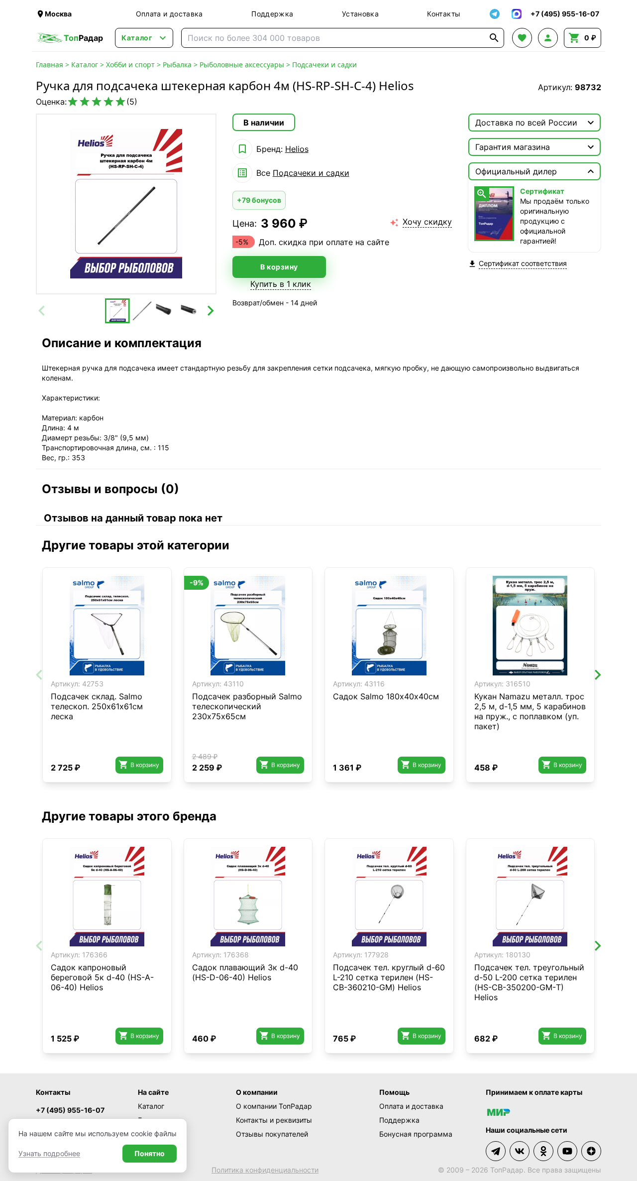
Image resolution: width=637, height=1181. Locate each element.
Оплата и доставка (169, 13)
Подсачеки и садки (324, 64)
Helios (297, 149)
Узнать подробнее (49, 1153)
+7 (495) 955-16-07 (70, 1110)
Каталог (84, 64)
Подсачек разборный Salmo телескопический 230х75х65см (247, 706)
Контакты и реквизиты (274, 1120)
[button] (117, 310)
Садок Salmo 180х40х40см (386, 696)
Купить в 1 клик (280, 284)
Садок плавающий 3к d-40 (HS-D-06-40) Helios (245, 972)
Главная (49, 64)
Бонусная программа (415, 1134)
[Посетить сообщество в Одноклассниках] (543, 1151)
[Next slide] (210, 311)
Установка (360, 13)
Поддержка (272, 13)
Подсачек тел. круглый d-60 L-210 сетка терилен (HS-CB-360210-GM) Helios (389, 977)
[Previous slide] (42, 311)
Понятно (149, 1153)
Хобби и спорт (130, 64)
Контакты (443, 13)
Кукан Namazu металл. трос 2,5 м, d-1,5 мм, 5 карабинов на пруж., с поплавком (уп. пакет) (530, 711)
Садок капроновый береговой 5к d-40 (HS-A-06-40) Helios (102, 977)
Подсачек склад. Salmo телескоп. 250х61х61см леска (97, 706)
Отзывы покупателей (272, 1134)
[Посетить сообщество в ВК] (520, 1151)
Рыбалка (177, 64)
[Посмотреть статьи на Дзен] (591, 1151)
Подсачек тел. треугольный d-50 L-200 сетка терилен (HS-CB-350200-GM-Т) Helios (529, 982)
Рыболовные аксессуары (242, 64)
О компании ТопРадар (274, 1106)
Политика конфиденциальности (265, 1170)
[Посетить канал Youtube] (567, 1151)
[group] (126, 204)
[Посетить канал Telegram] (496, 1151)
